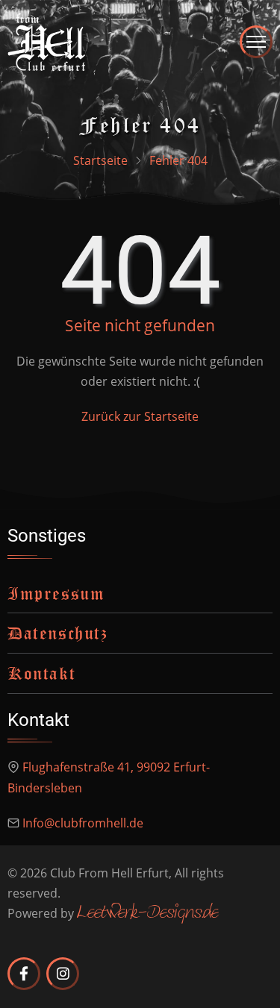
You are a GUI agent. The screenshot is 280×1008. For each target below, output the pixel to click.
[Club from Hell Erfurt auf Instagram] (62, 973)
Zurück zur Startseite (140, 416)
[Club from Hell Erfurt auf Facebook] (23, 973)
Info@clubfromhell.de (82, 823)
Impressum (56, 593)
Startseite (100, 160)
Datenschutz (57, 633)
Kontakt (41, 673)
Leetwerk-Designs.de (147, 914)
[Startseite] (46, 40)
